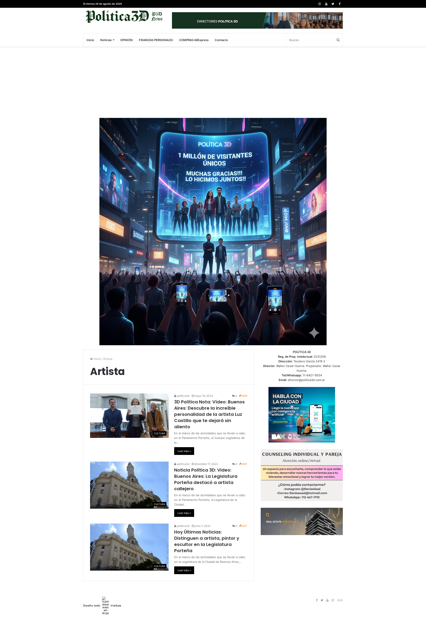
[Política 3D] (124, 16)
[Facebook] (339, 4)
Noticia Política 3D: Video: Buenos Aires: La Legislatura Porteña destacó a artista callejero (205, 479)
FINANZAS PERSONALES (156, 40)
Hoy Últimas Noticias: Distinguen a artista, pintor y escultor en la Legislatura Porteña (206, 541)
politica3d (182, 395)
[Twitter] (332, 4)
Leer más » (184, 451)
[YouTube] (326, 4)
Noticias (106, 40)
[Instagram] (319, 4)
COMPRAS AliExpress (194, 40)
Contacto (221, 40)
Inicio (90, 40)
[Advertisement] (213, 82)
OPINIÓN (126, 40)
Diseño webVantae (102, 605)
